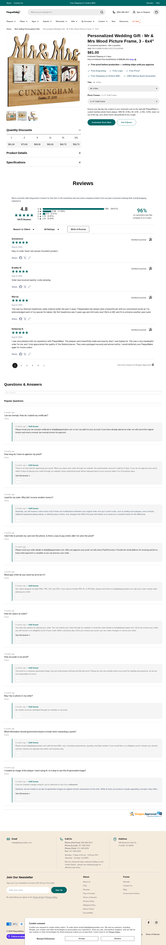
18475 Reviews (26, 219)
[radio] (83, 209)
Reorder (150, 3)
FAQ (158, 3)
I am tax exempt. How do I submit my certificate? (26, 415)
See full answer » (22, 476)
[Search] (101, 12)
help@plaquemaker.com (54, 550)
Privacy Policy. (52, 897)
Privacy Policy (114, 932)
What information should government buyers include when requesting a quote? (40, 732)
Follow (6, 419)
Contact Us (18, 3)
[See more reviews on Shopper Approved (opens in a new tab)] (29, 258)
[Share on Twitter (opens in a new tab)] (25, 258)
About (8, 3)
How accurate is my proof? (16, 657)
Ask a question (114, 45)
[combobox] (66, 12)
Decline (117, 938)
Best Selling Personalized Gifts (27, 29)
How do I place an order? (15, 614)
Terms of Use (38, 897)
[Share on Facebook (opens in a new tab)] (20, 258)
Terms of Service (153, 934)
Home (8, 29)
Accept (82, 938)
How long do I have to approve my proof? (23, 454)
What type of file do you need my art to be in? (24, 575)
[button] (17, 437)
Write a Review (78, 229)
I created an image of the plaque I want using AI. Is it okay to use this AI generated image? (45, 771)
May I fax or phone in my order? (18, 696)
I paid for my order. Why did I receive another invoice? (28, 497)
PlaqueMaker (18, 931)
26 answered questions (97, 45)
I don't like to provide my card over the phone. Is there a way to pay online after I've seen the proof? (49, 536)
